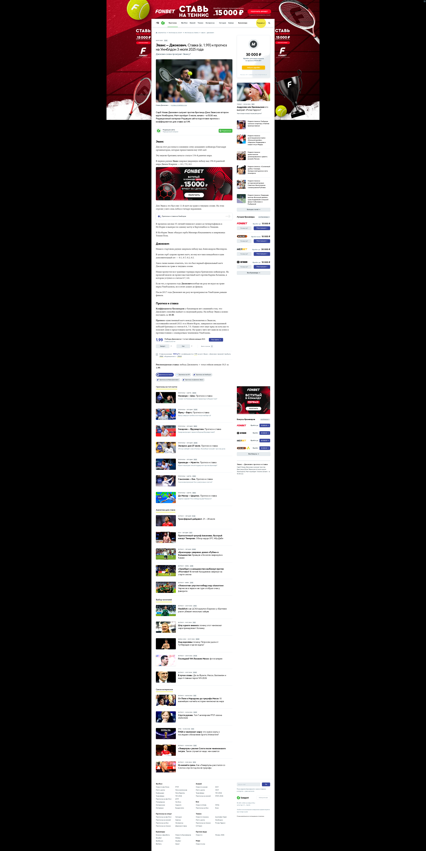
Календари (160, 793)
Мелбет (178, 841)
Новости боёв (201, 805)
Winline (177, 838)
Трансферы (160, 796)
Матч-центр (160, 790)
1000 (175, 354)
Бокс (217, 808)
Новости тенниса (202, 817)
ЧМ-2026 (178, 796)
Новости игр (200, 844)
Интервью (160, 808)
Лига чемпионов (181, 790)
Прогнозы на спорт (175, 33)
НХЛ (217, 790)
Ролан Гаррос (220, 823)
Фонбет (159, 838)
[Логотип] (163, 23)
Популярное (160, 802)
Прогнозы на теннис (192, 33)
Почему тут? (244, 228)
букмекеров (192, 308)
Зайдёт (162, 346)
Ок (266, 784)
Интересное (160, 805)
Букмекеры (242, 23)
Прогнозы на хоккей (163, 820)
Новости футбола (162, 787)
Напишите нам (263, 797)
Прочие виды (201, 832)
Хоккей (192, 23)
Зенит (177, 844)
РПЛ (177, 787)
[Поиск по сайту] (270, 23)
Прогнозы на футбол (163, 799)
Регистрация (262, 228)
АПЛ (177, 799)
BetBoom (159, 841)
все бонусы (265, 419)
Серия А (178, 805)
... (265, 26)
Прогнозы (173, 23)
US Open (199, 826)
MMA (217, 805)
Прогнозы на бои (162, 823)
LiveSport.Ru (162, 33)
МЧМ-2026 (219, 796)
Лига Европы (180, 793)
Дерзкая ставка (181, 826)
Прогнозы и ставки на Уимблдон (174, 216)
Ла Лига (178, 802)
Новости (199, 835)
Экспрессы (209, 23)
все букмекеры (264, 217)
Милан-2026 (219, 835)
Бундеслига (179, 808)
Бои (197, 802)
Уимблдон (219, 820)
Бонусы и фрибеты (163, 835)
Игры (198, 841)
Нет (183, 346)
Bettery (159, 844)
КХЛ (216, 787)
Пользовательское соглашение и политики (250, 816)
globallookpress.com (179, 105)
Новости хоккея (201, 787)
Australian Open (221, 817)
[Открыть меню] (158, 23)
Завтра (231, 23)
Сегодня (222, 23)
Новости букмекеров (183, 835)
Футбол (184, 23)
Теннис (200, 23)
